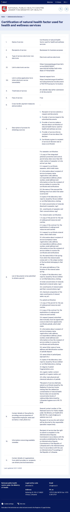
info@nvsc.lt (53, 486)
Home (3, 16)
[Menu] (67, 9)
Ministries (50, 2)
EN (65, 2)
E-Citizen (58, 2)
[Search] (61, 9)
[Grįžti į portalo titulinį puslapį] (4, 2)
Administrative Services (15, 16)
